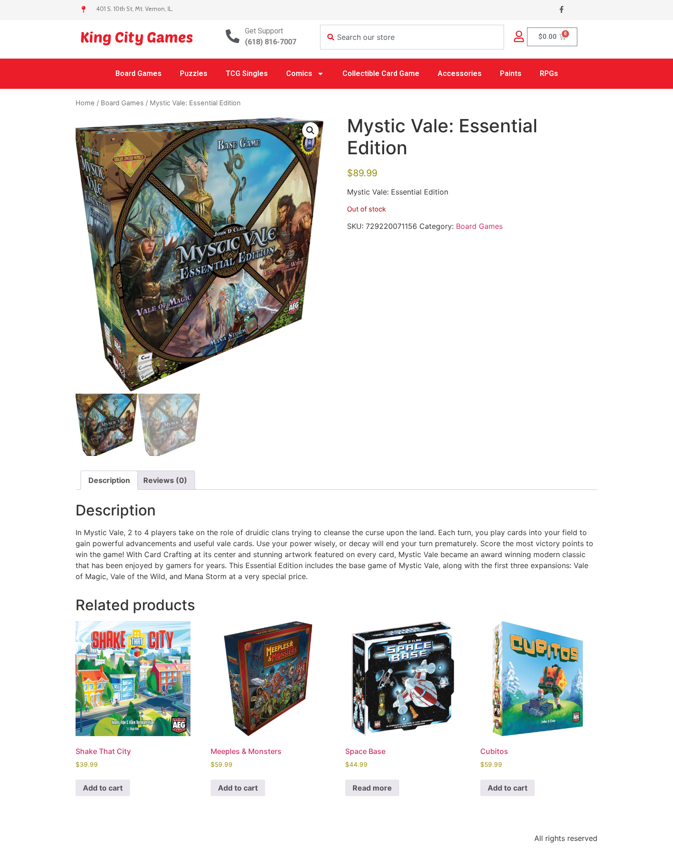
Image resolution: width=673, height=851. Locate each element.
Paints (510, 73)
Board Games (138, 73)
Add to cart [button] (103, 787)
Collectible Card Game (380, 73)
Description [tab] (109, 480)
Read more (372, 787)
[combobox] (412, 37)
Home (85, 103)
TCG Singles (247, 73)
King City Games (136, 36)
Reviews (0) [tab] (165, 480)
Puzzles (193, 73)
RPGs (549, 73)
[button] (310, 130)
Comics (299, 73)
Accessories (460, 73)
